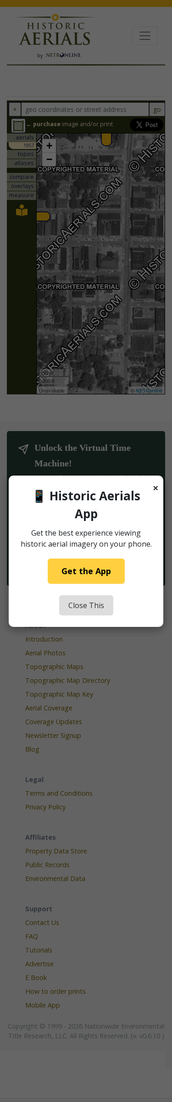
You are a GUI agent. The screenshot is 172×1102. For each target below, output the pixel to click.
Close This (86, 605)
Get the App (86, 570)
